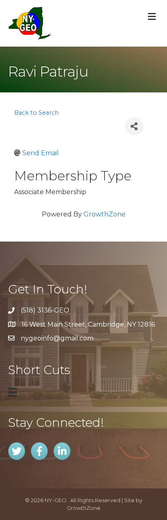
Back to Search (36, 112)
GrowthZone (105, 214)
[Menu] (12, 392)
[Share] (134, 126)
